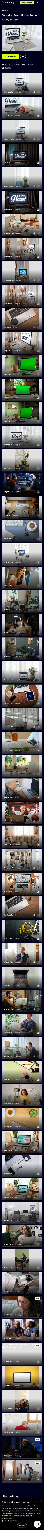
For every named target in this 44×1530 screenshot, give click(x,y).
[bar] (41, 2)
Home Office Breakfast (11, 139)
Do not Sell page (7, 1518)
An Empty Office (9, 727)
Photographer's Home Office (13, 280)
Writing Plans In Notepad (12, 1126)
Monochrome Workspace (12, 1174)
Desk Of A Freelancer (11, 938)
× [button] (41, 1501)
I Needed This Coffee (11, 1032)
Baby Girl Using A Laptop (12, 1432)
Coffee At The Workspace (12, 539)
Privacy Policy (32, 1513)
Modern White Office (11, 868)
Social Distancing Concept (13, 186)
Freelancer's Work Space (12, 1079)
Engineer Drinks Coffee (11, 1009)
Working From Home (11, 257)
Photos (5, 10)
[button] (22, 1520)
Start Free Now (27, 3)
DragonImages (11, 19)
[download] (38, 92)
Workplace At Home (10, 233)
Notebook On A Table (11, 915)
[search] (37, 2)
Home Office (8, 515)
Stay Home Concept (10, 351)
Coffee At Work (9, 1056)
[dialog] (22, 1514)
